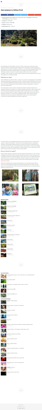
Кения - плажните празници (12, 343)
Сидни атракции (10, 239)
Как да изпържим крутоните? (12, 338)
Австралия (8, 7)
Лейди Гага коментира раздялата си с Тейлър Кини (15, 348)
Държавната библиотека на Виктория (13, 234)
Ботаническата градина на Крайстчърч (13, 215)
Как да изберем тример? (11, 279)
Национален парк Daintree (11, 201)
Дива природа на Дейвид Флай (12, 210)
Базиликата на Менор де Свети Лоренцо (13, 333)
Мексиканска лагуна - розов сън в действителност (15, 362)
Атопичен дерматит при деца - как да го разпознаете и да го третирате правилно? (20, 274)
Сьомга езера (9, 229)
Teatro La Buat (10, 248)
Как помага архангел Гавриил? (12, 314)
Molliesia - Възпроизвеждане (12, 300)
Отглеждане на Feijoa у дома (12, 293)
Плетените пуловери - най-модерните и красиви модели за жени (18, 329)
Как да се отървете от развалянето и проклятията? (15, 305)
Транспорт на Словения (11, 310)
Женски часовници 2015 (11, 289)
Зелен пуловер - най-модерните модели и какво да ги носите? (17, 284)
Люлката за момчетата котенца (12, 353)
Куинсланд (12, 7)
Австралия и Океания (3, 7)
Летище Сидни (9, 220)
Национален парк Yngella (11, 206)
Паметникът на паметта (11, 225)
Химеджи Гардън (10, 244)
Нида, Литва (9, 319)
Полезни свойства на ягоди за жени (13, 372)
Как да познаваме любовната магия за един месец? (15, 357)
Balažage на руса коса (11, 367)
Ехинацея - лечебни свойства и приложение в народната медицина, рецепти (20, 324)
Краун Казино (9, 253)
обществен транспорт (5, 160)
